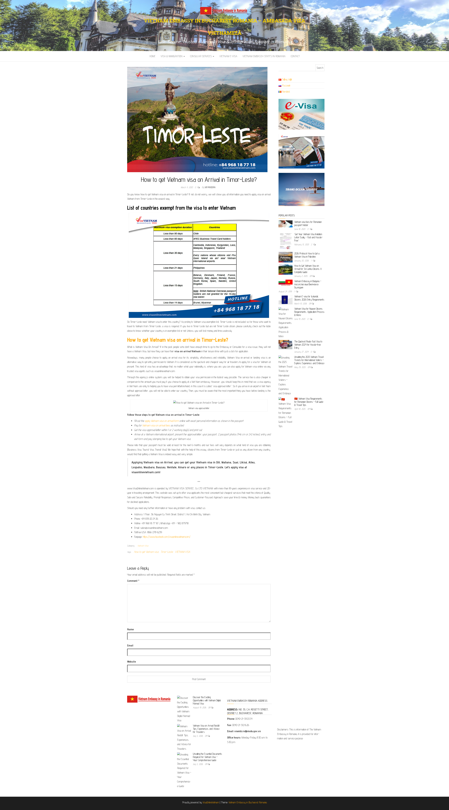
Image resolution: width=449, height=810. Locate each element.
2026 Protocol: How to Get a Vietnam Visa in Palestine (306, 255)
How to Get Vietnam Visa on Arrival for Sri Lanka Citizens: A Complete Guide (308, 269)
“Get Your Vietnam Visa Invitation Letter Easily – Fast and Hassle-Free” (308, 237)
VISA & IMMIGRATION (172, 56)
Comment (133, 580)
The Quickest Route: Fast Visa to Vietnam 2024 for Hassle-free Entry (308, 344)
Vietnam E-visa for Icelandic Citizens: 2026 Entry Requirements (309, 298)
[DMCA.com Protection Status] (299, 710)
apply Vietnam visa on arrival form (162, 421)
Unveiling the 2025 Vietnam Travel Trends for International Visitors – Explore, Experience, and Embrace (309, 360)
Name (130, 629)
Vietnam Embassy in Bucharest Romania (248, 802)
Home (152, 56)
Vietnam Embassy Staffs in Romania (264, 56)
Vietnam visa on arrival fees (156, 425)
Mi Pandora (210, 187)
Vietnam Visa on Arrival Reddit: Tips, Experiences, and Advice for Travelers (206, 728)
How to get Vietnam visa (146, 552)
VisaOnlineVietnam (211, 802)
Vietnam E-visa (228, 56)
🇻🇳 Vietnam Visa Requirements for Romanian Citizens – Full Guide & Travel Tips (308, 401)
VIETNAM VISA (182, 552)
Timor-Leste (167, 552)
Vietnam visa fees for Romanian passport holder (308, 223)
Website (131, 661)
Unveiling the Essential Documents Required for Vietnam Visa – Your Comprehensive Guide (207, 757)
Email (130, 645)
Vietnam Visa (143, 545)
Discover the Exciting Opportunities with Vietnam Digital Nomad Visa (207, 700)
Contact (295, 56)
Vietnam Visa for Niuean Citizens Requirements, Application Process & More (309, 311)
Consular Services (201, 56)
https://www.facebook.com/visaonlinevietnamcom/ (166, 536)
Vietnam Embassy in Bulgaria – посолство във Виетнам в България (307, 284)
